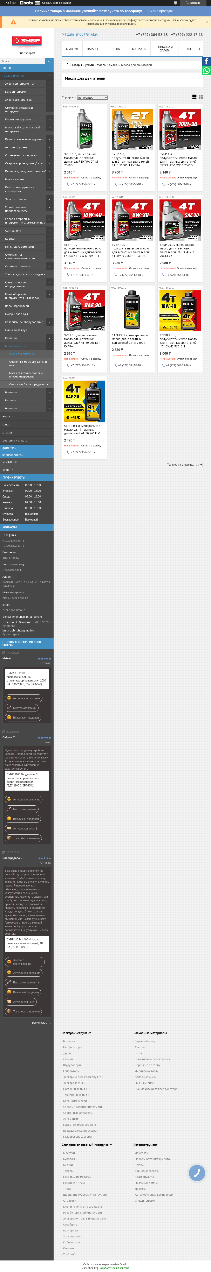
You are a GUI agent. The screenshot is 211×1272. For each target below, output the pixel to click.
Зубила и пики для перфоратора (156, 1089)
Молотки (69, 1153)
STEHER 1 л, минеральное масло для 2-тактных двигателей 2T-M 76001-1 (130, 339)
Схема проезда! (160, 11)
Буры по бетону (145, 1041)
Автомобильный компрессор (154, 1194)
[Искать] (49, 61)
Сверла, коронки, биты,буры (24, 163)
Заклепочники (72, 1236)
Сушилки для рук (16, 330)
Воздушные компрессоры (80, 1130)
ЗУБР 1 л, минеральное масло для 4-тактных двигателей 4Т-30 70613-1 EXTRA (82, 340)
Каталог (93, 48)
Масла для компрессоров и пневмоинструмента (26, 374)
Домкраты (142, 1153)
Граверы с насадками (77, 1136)
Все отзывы (40, 1022)
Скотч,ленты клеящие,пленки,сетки (20, 256)
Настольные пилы (75, 1089)
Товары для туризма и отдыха (25, 274)
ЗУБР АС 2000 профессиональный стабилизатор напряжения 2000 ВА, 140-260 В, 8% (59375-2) (26, 679)
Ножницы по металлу (77, 1177)
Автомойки (70, 1119)
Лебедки (141, 1188)
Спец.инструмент (146, 1200)
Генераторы (71, 1071)
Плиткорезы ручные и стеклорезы (19, 189)
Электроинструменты (19, 83)
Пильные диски (145, 1083)
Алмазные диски (146, 1077)
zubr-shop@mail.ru (14, 610)
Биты (138, 1053)
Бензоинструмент (17, 91)
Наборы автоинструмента (152, 1159)
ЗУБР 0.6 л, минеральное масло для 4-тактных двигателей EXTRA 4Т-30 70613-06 (177, 250)
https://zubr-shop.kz (15, 598)
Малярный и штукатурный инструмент (22, 129)
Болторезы (70, 1230)
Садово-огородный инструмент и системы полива (25, 220)
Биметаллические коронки (152, 1059)
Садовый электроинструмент (82, 1107)
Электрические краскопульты (83, 1077)
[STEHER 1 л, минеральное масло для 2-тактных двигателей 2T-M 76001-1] (132, 310)
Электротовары (15, 199)
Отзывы (7, 432)
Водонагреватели (17, 306)
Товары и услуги (13, 75)
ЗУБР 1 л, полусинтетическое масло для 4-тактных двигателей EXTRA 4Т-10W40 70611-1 (82, 250)
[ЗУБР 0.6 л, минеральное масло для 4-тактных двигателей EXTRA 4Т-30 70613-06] (180, 220)
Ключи (139, 1165)
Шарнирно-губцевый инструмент (85, 1194)
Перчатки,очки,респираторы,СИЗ (27, 171)
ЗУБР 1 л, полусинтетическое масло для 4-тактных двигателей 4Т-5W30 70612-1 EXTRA (130, 250)
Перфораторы (72, 1047)
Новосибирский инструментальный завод (22, 296)
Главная (72, 48)
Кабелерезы (71, 1242)
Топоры (68, 1171)
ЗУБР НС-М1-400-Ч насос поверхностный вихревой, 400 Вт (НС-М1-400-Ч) (25, 943)
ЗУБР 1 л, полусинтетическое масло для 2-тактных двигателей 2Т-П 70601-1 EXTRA (130, 159)
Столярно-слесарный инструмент (19, 109)
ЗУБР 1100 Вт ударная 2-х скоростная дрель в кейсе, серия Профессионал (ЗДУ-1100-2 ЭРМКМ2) (23, 780)
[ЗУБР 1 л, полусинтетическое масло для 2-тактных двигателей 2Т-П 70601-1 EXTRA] (132, 129)
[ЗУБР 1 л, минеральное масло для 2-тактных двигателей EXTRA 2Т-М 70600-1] (84, 129)
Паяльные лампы (146, 1183)
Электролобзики (74, 1083)
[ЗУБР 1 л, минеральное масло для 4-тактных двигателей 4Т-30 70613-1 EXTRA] (84, 310)
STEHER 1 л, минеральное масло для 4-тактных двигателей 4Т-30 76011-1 (82, 429)
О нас (6, 424)
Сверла (140, 1047)
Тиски (67, 1188)
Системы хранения (17, 266)
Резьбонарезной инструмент (82, 1212)
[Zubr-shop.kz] (26, 41)
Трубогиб (69, 1254)
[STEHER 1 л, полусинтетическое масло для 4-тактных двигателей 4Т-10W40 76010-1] (180, 310)
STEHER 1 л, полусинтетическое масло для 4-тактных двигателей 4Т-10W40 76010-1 (178, 340)
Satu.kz (124, 1264)
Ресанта (10, 400)
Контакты (139, 48)
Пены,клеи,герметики (19, 246)
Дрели (67, 1053)
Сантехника (13, 230)
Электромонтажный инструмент (84, 1218)
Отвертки (69, 1200)
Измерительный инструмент (24, 139)
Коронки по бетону (147, 1065)
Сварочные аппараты (78, 1113)
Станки (68, 1059)
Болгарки (69, 1041)
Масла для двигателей (22, 354)
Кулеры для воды (16, 314)
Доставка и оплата (14, 440)
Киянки (68, 1165)
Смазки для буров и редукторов (28, 384)
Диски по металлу (146, 1071)
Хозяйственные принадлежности (16, 209)
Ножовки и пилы (74, 1183)
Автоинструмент (16, 147)
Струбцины (70, 1224)
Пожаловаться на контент (113, 1268)
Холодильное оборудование (24, 322)
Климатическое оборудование (15, 284)
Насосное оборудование (79, 1124)
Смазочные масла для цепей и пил (28, 363)
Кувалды (69, 1159)
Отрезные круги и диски (21, 155)
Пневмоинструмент (18, 119)
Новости (8, 416)
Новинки (11, 338)
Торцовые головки (147, 1171)
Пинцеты (69, 1248)
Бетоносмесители (75, 1101)
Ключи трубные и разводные (82, 1206)
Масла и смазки (15, 346)
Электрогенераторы (18, 99)
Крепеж (10, 238)
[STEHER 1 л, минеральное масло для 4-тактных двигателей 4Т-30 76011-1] (84, 401)
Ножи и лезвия (14, 179)
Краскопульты (144, 1177)
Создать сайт (50, 2)
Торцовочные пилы (76, 1095)
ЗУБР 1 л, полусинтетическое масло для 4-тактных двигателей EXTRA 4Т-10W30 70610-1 (178, 159)
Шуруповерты (72, 1065)
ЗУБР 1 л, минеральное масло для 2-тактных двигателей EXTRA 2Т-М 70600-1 (81, 159)
